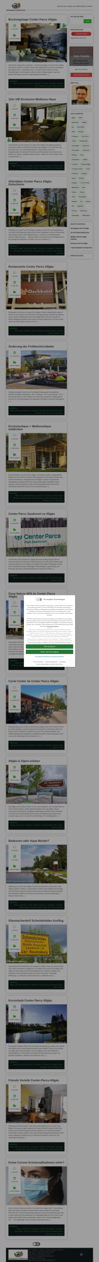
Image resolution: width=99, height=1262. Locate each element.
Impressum (63, 661)
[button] (49, 646)
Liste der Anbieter (38, 661)
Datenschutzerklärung (53, 626)
